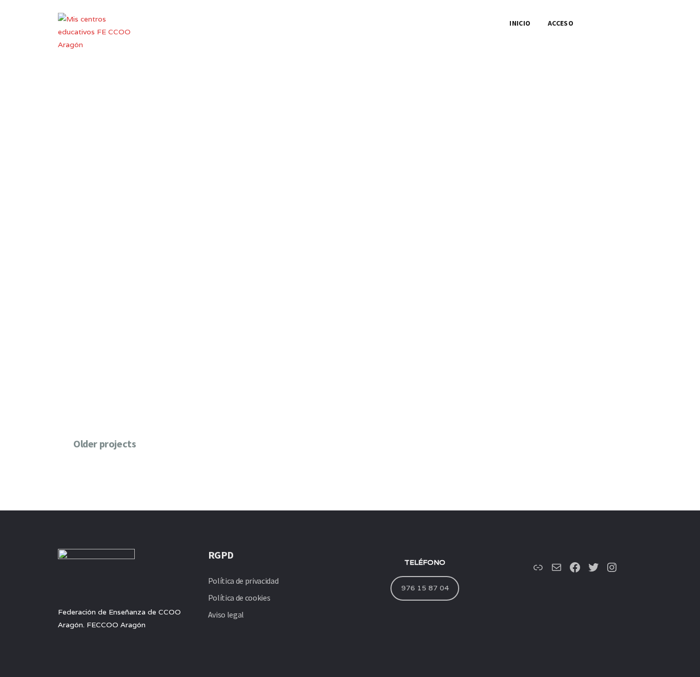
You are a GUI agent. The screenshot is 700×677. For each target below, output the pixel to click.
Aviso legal (226, 614)
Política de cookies (239, 597)
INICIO (519, 23)
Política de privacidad (243, 581)
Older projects (104, 444)
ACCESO (560, 23)
